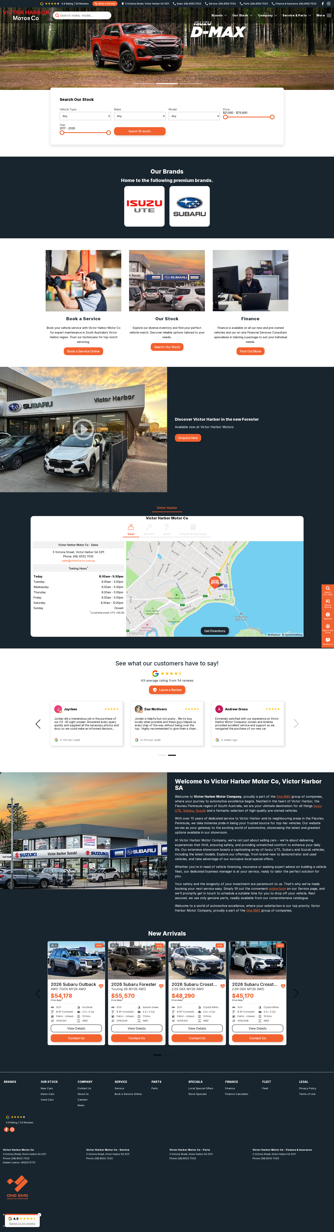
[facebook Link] (322, 3)
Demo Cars (47, 1093)
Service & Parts (295, 15)
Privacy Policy (307, 1088)
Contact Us (76, 1038)
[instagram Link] (328, 3)
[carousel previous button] (38, 723)
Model (173, 109)
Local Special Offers (200, 1088)
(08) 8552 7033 (83, 556)
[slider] (225, 117)
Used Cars (47, 1099)
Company (265, 15)
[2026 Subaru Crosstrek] (76, 960)
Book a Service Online (128, 1093)
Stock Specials (197, 1093)
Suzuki (201, 810)
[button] (22, 1220)
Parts (154, 1088)
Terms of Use (307, 1093)
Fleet (265, 1088)
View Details (76, 1028)
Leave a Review (170, 690)
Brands (217, 15)
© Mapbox (274, 634)
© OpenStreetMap (292, 634)
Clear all (267, 100)
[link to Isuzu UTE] (144, 206)
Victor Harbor (167, 508)
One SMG (283, 796)
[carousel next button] (296, 723)
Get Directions (214, 631)
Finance (230, 1088)
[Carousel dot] (143, 83)
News (81, 1105)
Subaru (188, 810)
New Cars (47, 1088)
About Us (83, 1093)
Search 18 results (139, 131)
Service (119, 1088)
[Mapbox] (136, 633)
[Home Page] (26, 15)
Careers (83, 1099)
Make (117, 109)
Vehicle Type (68, 109)
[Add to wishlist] (102, 986)
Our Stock (240, 15)
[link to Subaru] (189, 206)
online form (277, 889)
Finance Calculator (236, 1093)
